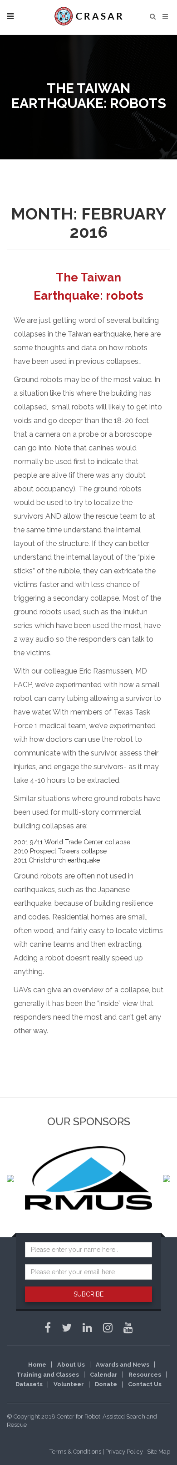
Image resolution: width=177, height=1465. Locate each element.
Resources (144, 1374)
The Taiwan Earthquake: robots (88, 286)
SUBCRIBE (88, 1294)
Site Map (158, 1451)
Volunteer (69, 1384)
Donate (106, 1384)
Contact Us (145, 1384)
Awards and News (122, 1364)
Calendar (104, 1374)
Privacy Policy (124, 1451)
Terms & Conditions (75, 1451)
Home (37, 1364)
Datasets (29, 1384)
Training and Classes (47, 1374)
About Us (71, 1364)
